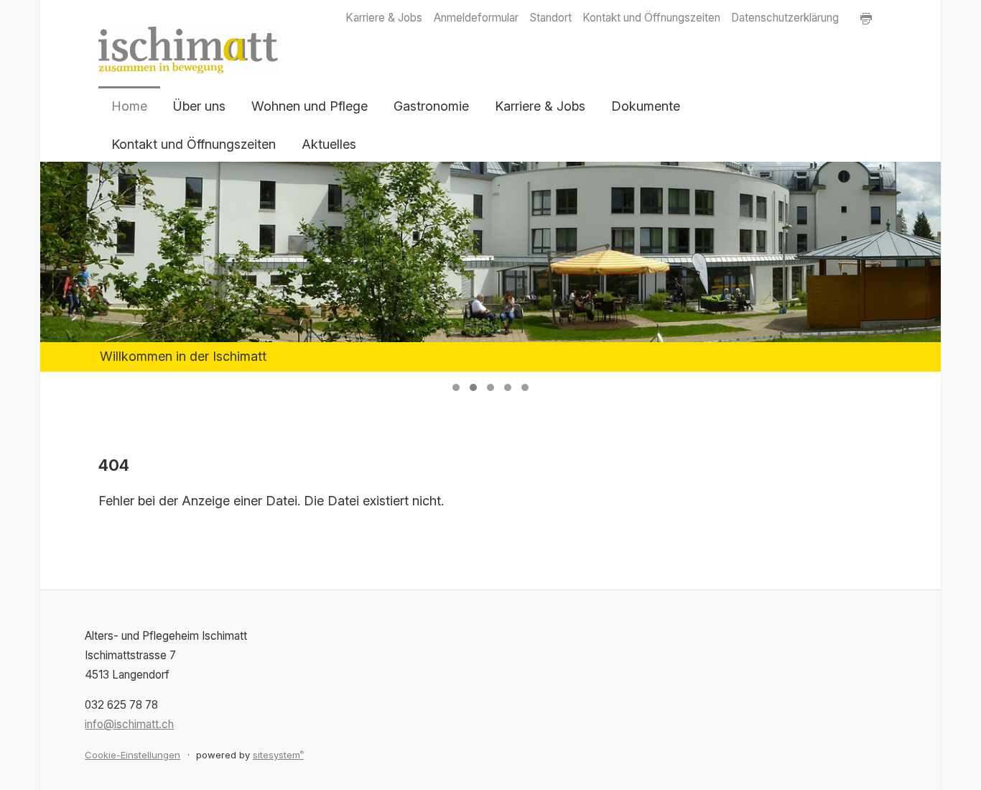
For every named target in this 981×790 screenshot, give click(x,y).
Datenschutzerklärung (785, 17)
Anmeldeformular (476, 17)
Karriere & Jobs (383, 17)
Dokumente (645, 106)
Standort (550, 17)
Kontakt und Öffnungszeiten (651, 17)
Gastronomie (431, 106)
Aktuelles (329, 144)
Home (129, 106)
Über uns (199, 106)
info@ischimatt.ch (129, 724)
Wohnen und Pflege (309, 106)
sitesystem (278, 755)
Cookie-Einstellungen (132, 755)
